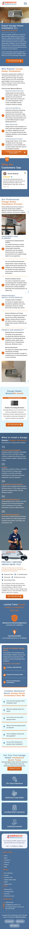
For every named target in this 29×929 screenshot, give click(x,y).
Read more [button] (6, 186)
